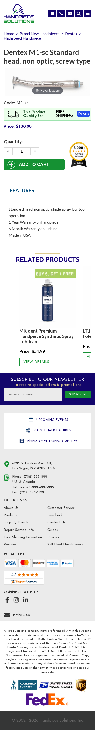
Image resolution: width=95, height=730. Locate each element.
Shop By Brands (16, 522)
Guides (53, 530)
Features (22, 190)
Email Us (21, 615)
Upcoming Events (51, 420)
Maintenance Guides (51, 430)
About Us (11, 508)
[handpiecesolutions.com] (19, 14)
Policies (53, 537)
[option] (47, 316)
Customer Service (61, 508)
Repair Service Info (19, 530)
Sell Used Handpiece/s (65, 544)
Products (10, 515)
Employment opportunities (51, 441)
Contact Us (56, 522)
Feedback (55, 515)
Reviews (10, 544)
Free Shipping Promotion (23, 537)
